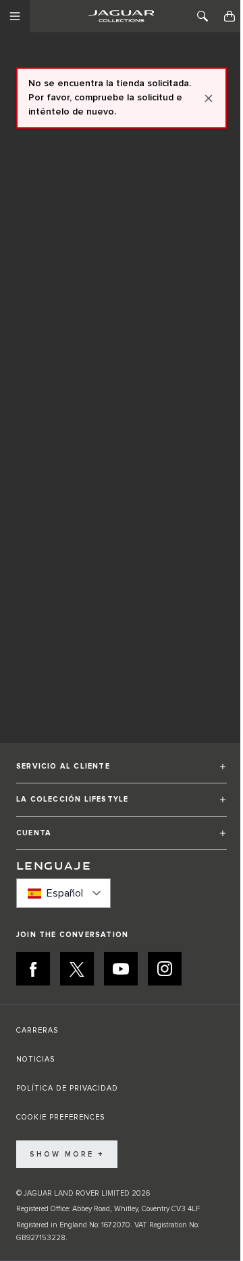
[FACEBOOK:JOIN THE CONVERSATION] (33, 968)
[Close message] (208, 98)
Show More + (67, 1154)
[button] (121, 772)
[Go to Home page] (121, 16)
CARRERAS (37, 1030)
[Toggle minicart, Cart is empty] (229, 16)
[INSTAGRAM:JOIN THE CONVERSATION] (165, 968)
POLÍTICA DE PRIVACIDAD (67, 1088)
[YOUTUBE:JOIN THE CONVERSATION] (121, 968)
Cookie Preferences (60, 1117)
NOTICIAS (35, 1059)
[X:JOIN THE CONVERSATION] (77, 968)
